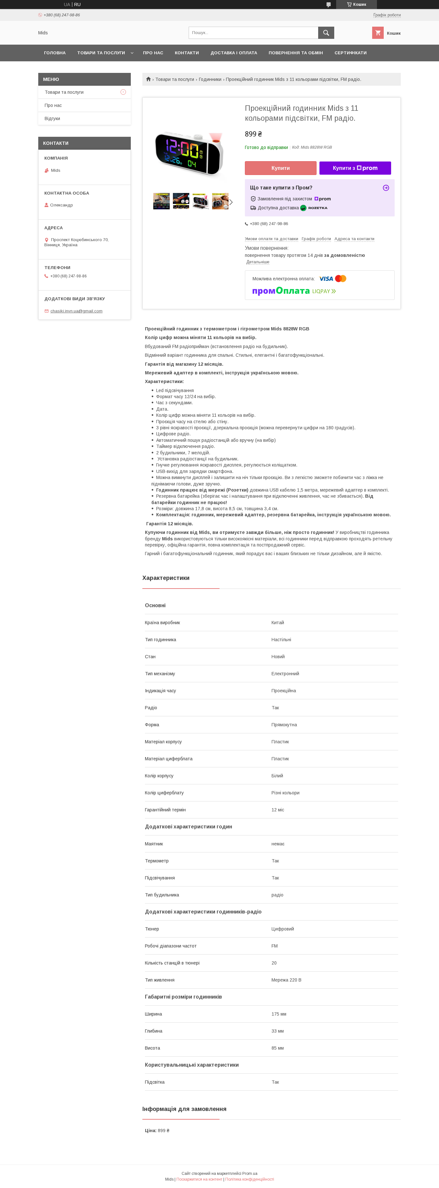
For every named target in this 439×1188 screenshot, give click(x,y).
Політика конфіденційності (249, 1179)
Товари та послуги (101, 52)
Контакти (187, 52)
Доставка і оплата (234, 52)
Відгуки (52, 118)
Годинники (210, 79)
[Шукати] (326, 33)
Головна (55, 52)
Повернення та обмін (296, 52)
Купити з (344, 168)
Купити (281, 168)
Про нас (153, 52)
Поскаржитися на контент (199, 1179)
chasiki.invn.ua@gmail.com (76, 311)
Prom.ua (249, 1173)
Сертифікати (351, 52)
